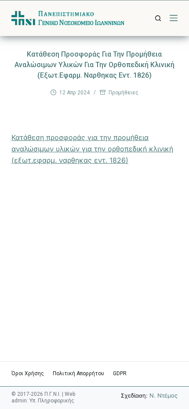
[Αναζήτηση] (158, 18)
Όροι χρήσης (27, 373)
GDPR (120, 373)
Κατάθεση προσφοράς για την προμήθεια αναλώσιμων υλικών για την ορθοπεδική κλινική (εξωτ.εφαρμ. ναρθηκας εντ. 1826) (92, 149)
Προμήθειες (123, 93)
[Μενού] (174, 18)
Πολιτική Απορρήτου (78, 373)
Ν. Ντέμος (163, 395)
